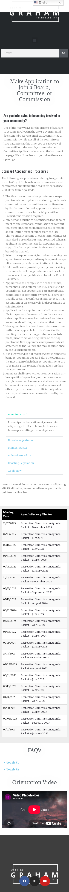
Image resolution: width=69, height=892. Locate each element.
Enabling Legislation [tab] (21, 463)
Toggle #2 (12, 769)
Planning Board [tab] (17, 414)
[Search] (63, 53)
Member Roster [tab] (17, 447)
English (43, 2)
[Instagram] (35, 881)
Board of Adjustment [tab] (21, 440)
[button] (35, 40)
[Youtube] (45, 881)
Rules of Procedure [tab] (19, 455)
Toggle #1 (12, 762)
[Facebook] (24, 881)
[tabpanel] (34, 427)
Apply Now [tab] (15, 470)
